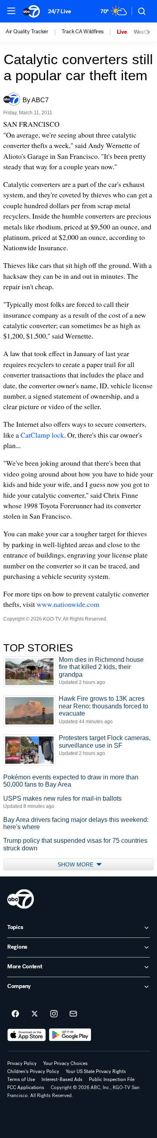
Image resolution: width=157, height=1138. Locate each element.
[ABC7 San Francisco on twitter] (35, 1014)
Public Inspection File (111, 1079)
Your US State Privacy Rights (96, 1071)
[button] (11, 11)
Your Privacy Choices (65, 1063)
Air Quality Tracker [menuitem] (27, 31)
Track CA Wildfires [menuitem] (82, 31)
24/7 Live (59, 11)
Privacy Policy (22, 1063)
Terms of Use (21, 1079)
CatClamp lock (42, 435)
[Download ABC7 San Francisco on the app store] (26, 1034)
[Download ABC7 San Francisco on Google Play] (70, 1034)
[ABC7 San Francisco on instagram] (54, 1014)
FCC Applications (25, 1087)
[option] (34, 32)
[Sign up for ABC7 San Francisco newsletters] (73, 1014)
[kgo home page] (20, 899)
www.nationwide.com (68, 604)
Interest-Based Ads (62, 1079)
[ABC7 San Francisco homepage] (31, 11)
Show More (76, 864)
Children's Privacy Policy (33, 1071)
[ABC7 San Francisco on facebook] (15, 1014)
